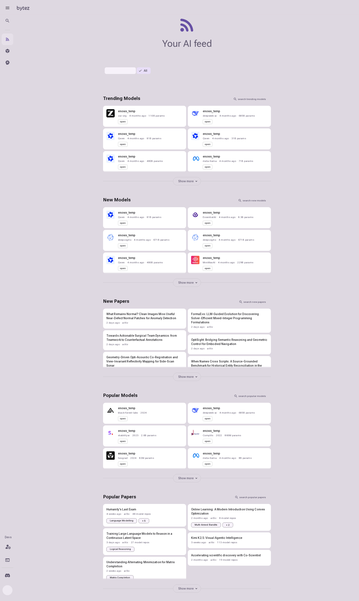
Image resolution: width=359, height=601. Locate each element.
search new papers (254, 301)
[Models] (7, 51)
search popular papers (252, 497)
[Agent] (7, 62)
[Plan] (7, 547)
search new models (254, 200)
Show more (186, 181)
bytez (23, 7)
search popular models (252, 396)
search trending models (252, 99)
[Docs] (7, 560)
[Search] (7, 21)
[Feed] (7, 39)
